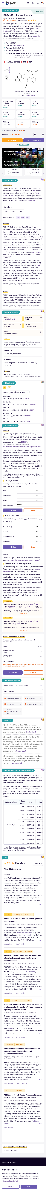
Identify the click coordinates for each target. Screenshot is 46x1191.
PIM (34, 26)
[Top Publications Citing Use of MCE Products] (23, 157)
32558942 (27, 421)
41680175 (27, 399)
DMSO (23, 442)
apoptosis (36, 36)
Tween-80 (25, 607)
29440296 (27, 416)
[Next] (44, 173)
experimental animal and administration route (23, 560)
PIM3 (13, 31)
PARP (39, 265)
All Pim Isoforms (8, 217)
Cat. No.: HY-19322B (10, 10)
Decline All (10, 1186)
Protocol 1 (8, 601)
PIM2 (5, 31)
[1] (34, 200)
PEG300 (11, 607)
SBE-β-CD (15, 624)
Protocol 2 (8, 618)
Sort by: (5, 392)
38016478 (33, 404)
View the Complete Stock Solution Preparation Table (23, 446)
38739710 (32, 410)
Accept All (29, 1186)
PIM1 (37, 29)
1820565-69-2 (18, 46)
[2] (35, 200)
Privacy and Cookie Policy (10, 1181)
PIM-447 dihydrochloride (10, 1150)
